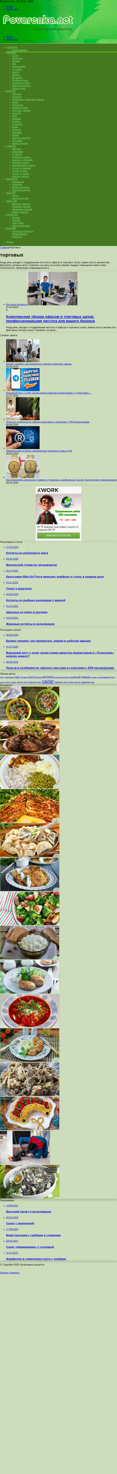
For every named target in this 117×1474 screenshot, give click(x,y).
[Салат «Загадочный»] (29, 1095)
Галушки (17, 132)
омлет (13, 682)
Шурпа (16, 75)
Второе (11, 91)
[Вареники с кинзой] (29, 1061)
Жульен (16, 129)
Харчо (15, 72)
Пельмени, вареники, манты (28, 99)
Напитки (12, 215)
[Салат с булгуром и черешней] (29, 719)
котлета (48, 677)
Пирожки (17, 184)
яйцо (92, 682)
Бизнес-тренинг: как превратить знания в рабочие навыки (39, 364)
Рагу (14, 116)
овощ (2, 682)
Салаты (11, 146)
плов (25, 682)
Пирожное (18, 182)
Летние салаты (20, 162)
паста (20, 682)
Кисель (16, 217)
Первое (11, 53)
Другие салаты (20, 176)
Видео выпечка (20, 187)
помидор (32, 682)
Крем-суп (17, 58)
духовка (24, 677)
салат (48, 681)
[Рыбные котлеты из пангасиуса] (29, 992)
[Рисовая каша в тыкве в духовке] (29, 958)
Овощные (17, 105)
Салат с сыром (20, 173)
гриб (17, 677)
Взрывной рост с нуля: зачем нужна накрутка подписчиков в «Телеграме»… (49, 393)
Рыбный (17, 154)
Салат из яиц (19, 171)
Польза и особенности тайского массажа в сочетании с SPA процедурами (47, 422)
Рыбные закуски (21, 206)
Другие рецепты (21, 85)
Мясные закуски (21, 204)
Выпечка (12, 179)
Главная (4, 247)
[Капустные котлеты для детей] (29, 890)
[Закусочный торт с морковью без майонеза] (29, 822)
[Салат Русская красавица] (29, 1129)
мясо (113, 677)
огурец (8, 682)
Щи (14, 64)
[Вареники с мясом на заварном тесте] (29, 856)
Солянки (17, 69)
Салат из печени (21, 168)
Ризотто (16, 113)
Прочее (11, 228)
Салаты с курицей (22, 160)
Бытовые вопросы (22, 231)
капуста (32, 677)
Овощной (17, 151)
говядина (9, 677)
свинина (58, 682)
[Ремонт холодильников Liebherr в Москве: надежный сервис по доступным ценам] (25, 1163)
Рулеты (16, 121)
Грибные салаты (21, 157)
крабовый (58, 677)
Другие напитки (21, 226)
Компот (16, 220)
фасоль (77, 682)
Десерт (11, 193)
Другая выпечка (21, 190)
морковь (93, 677)
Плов (15, 102)
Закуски (11, 201)
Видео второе (20, 143)
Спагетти (17, 124)
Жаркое (16, 118)
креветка (66, 677)
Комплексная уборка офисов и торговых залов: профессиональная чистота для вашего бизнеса (50, 319)
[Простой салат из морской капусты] (29, 1197)
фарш (70, 682)
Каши (15, 127)
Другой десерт (20, 198)
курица (85, 677)
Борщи (16, 61)
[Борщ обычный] (29, 1027)
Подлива (17, 140)
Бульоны (17, 77)
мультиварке (104, 677)
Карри (15, 135)
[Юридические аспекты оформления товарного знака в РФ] (23, 448)
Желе (15, 195)
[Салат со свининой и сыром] (29, 787)
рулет (39, 682)
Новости (17, 236)
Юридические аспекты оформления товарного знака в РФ (39, 451)
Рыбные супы (20, 80)
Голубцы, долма (21, 110)
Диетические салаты (23, 165)
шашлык (85, 682)
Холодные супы (21, 83)
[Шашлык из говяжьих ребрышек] (29, 753)
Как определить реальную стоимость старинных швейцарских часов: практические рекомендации (61, 480)
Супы (15, 55)
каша (39, 677)
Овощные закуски (22, 209)
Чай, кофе (18, 223)
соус (65, 682)
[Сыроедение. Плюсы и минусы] (29, 924)
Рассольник (18, 66)
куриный (75, 677)
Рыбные (17, 96)
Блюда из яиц (20, 107)
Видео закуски (20, 212)
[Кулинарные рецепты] (37, 31)
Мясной (16, 149)
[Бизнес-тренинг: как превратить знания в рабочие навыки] (23, 361)
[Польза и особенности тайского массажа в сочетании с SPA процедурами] (23, 419)
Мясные (16, 94)
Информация (19, 50)
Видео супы (19, 88)
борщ (2, 677)
